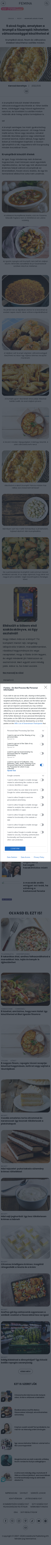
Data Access (25, 857)
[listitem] (25, 730)
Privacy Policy (39, 857)
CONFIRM (15, 848)
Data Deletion (12, 857)
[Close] (46, 688)
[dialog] (25, 772)
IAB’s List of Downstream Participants (28, 723)
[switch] (42, 736)
